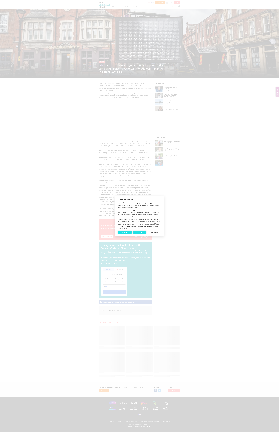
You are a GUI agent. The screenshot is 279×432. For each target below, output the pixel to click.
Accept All (124, 232)
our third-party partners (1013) (143, 203)
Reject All (139, 232)
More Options (154, 232)
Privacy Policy (126, 226)
